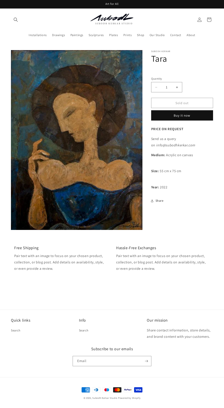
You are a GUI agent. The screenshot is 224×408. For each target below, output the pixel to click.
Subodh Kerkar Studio (104, 397)
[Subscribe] (146, 361)
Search (16, 330)
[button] (16, 20)
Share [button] (160, 201)
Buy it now (182, 115)
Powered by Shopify (129, 397)
